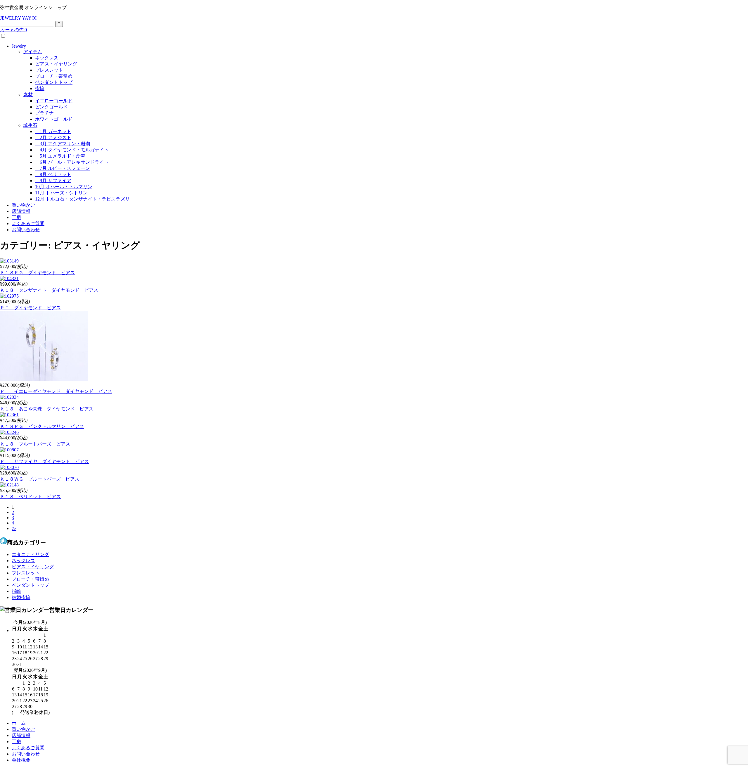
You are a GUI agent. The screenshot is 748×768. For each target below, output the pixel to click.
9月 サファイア (53, 180)
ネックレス (46, 57)
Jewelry (19, 46)
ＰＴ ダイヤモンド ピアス (30, 307)
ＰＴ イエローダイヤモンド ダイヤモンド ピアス (56, 391)
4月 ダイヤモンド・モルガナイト (72, 149)
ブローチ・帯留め (53, 76)
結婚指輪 (21, 597)
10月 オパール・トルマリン (63, 186)
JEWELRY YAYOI (18, 17)
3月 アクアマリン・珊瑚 (62, 143)
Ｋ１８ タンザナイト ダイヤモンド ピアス (49, 290)
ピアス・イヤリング (56, 63)
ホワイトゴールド (53, 119)
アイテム (32, 51)
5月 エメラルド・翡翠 (60, 155)
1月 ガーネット (53, 131)
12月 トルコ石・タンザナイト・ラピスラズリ (82, 198)
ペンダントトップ (53, 82)
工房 (16, 217)
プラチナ (44, 113)
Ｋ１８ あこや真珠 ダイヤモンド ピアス (47, 408)
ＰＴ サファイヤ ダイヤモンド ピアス (44, 461)
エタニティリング (30, 554)
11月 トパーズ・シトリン (61, 192)
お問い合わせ (26, 229)
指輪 (39, 88)
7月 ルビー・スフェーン (62, 168)
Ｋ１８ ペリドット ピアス (30, 496)
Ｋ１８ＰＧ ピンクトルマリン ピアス (42, 426)
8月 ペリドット (53, 174)
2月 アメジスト (53, 137)
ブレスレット (49, 70)
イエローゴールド (53, 100)
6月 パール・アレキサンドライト (72, 162)
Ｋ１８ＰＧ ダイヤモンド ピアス (37, 272)
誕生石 (30, 125)
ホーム (19, 723)
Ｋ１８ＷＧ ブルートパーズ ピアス (39, 479)
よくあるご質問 (28, 223)
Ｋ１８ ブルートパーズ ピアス (35, 443)
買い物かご (23, 205)
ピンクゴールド (51, 106)
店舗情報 (21, 211)
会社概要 (21, 759)
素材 (28, 94)
